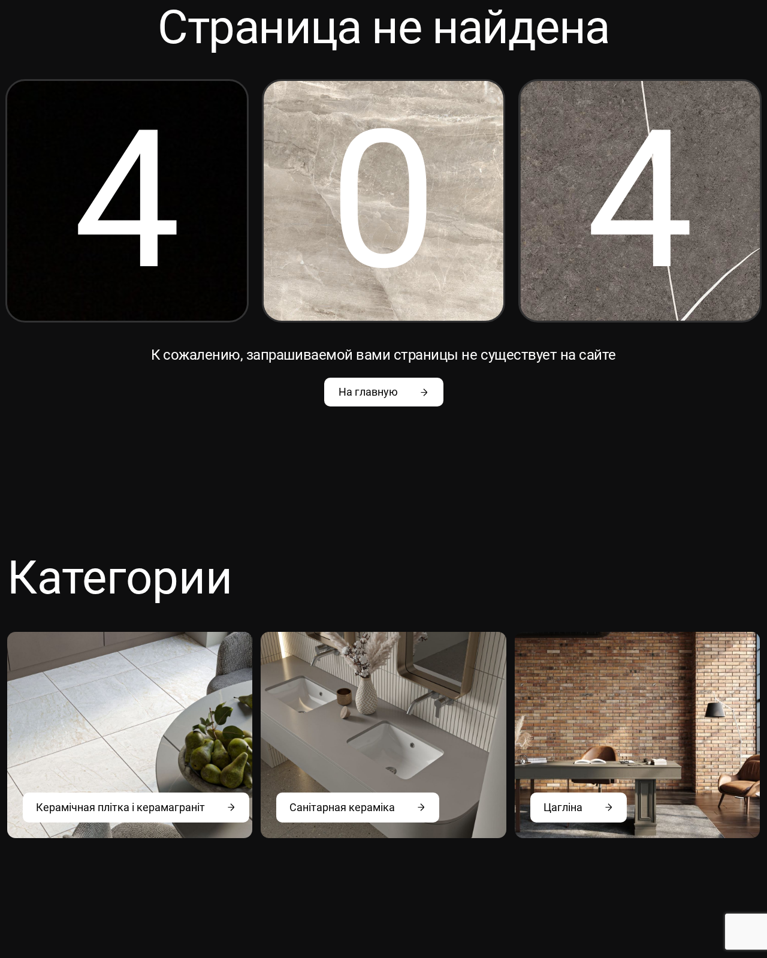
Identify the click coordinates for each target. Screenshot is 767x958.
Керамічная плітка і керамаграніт (120, 807)
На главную (368, 391)
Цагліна (562, 807)
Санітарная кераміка (342, 807)
